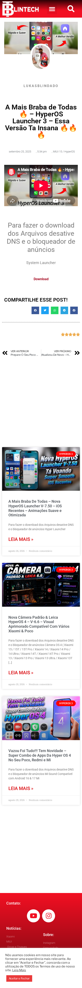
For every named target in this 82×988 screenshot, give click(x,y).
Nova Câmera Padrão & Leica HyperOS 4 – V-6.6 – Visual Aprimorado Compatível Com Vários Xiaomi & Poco (38, 624)
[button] (52, 9)
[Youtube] (33, 915)
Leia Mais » (20, 539)
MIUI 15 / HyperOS (64, 151)
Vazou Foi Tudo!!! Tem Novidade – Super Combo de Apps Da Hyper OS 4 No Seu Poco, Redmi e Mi (39, 755)
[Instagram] (48, 915)
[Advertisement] (41, 402)
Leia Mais (19, 970)
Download (41, 279)
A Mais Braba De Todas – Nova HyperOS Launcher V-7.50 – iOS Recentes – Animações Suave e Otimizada (35, 508)
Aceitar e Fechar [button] (19, 978)
